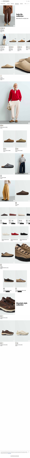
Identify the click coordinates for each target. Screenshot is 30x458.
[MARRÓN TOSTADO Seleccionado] (18, 47)
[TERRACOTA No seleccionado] (21, 221)
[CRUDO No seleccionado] (11, 221)
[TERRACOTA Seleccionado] (9, 221)
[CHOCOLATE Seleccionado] (4, 289)
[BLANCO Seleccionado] (16, 343)
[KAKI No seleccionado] (2, 125)
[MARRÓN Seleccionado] (27, 47)
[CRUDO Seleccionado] (18, 221)
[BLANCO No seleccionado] (2, 316)
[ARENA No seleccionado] (21, 47)
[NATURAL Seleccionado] (1, 265)
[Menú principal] (1, 1)
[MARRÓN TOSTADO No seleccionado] (4, 28)
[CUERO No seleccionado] (17, 149)
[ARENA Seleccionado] (1, 28)
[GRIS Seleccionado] (1, 176)
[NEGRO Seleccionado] (27, 221)
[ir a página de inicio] (6, 1)
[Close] (29, 452)
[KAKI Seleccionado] (16, 149)
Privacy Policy (9, 453)
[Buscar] (26, 1)
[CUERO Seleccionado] (1, 125)
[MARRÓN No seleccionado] (2, 28)
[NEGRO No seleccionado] (12, 221)
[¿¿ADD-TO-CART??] (14, 26)
